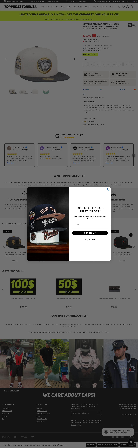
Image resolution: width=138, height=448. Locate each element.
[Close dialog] (108, 189)
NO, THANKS (90, 239)
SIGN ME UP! (90, 233)
